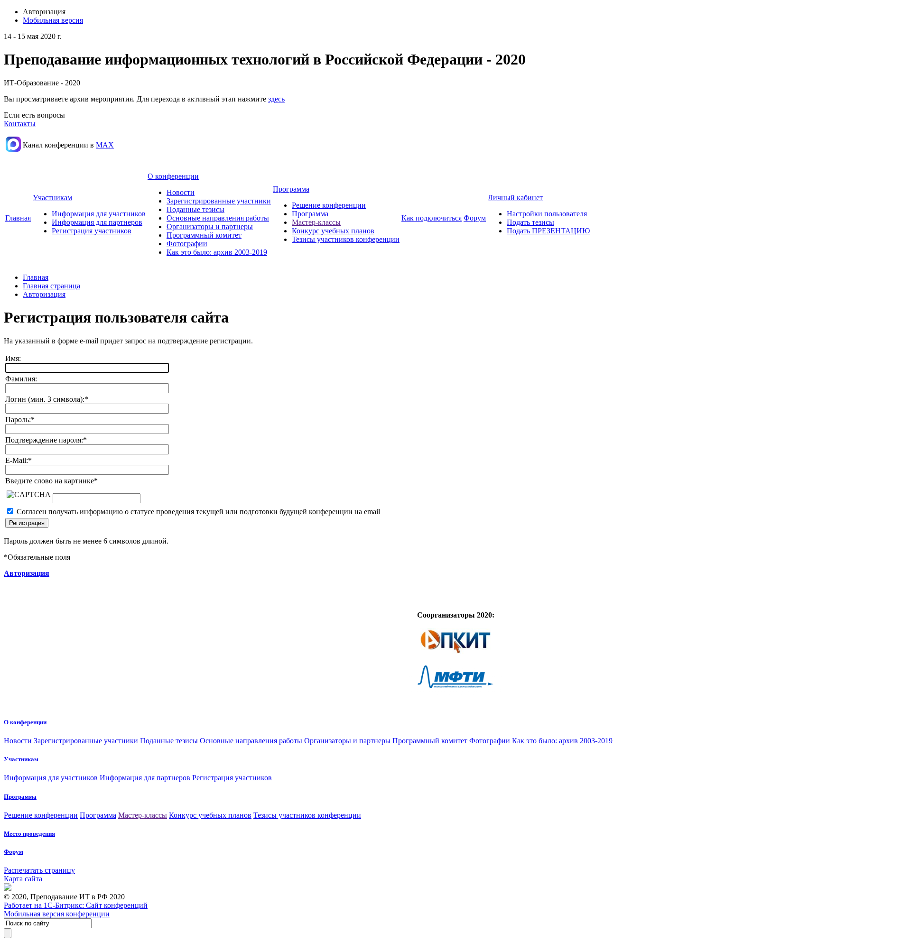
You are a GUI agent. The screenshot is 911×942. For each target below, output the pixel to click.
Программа (291, 189)
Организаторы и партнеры (210, 226)
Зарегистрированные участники (219, 201)
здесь (276, 99)
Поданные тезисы (195, 209)
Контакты (20, 124)
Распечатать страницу (39, 870)
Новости (181, 192)
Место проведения (29, 833)
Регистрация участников (91, 231)
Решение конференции (329, 205)
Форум (475, 218)
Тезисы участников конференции (346, 239)
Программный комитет (204, 235)
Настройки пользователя (547, 214)
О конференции (173, 176)
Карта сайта (23, 879)
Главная (18, 218)
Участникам (52, 198)
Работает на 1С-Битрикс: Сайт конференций (76, 905)
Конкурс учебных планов (333, 231)
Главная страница (51, 286)
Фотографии (187, 244)
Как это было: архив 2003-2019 (217, 252)
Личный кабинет (515, 198)
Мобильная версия (53, 20)
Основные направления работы (218, 218)
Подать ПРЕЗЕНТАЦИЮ (548, 231)
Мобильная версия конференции (57, 914)
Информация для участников (99, 214)
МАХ (105, 145)
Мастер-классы (316, 222)
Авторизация (44, 294)
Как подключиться (431, 218)
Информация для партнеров (97, 222)
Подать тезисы (530, 222)
